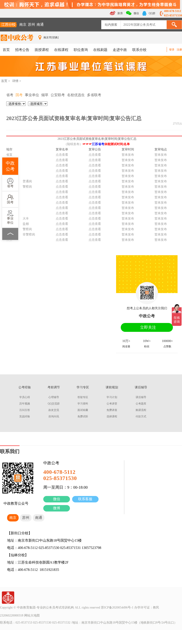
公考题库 (141, 403)
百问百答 (24, 410)
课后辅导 (141, 397)
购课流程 (141, 410)
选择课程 (112, 416)
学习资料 (82, 403)
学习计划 (112, 397)
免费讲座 (112, 410)
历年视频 (24, 403)
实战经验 (24, 416)
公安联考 (58, 95)
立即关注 (148, 327)
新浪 (120, 13)
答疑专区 (82, 397)
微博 (56, 508)
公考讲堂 (112, 403)
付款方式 (141, 416)
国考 (10, 202)
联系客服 (85, 499)
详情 (15, 81)
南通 (40, 24)
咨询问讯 (53, 416)
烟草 (44, 95)
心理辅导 (53, 397)
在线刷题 (100, 50)
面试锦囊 (82, 410)
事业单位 (10, 220)
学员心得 (24, 397)
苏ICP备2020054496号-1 (117, 607)
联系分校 (139, 50)
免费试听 (82, 416)
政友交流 (53, 410)
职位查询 (81, 50)
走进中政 (120, 50)
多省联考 (94, 95)
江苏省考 (98, 144)
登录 (171, 49)
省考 (10, 186)
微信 (56, 499)
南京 (22, 24)
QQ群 (151, 13)
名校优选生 (76, 95)
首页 (6, 50)
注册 (179, 49)
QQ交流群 (54, 403)
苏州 (31, 24)
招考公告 (22, 50)
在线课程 (61, 50)
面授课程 (42, 50)
